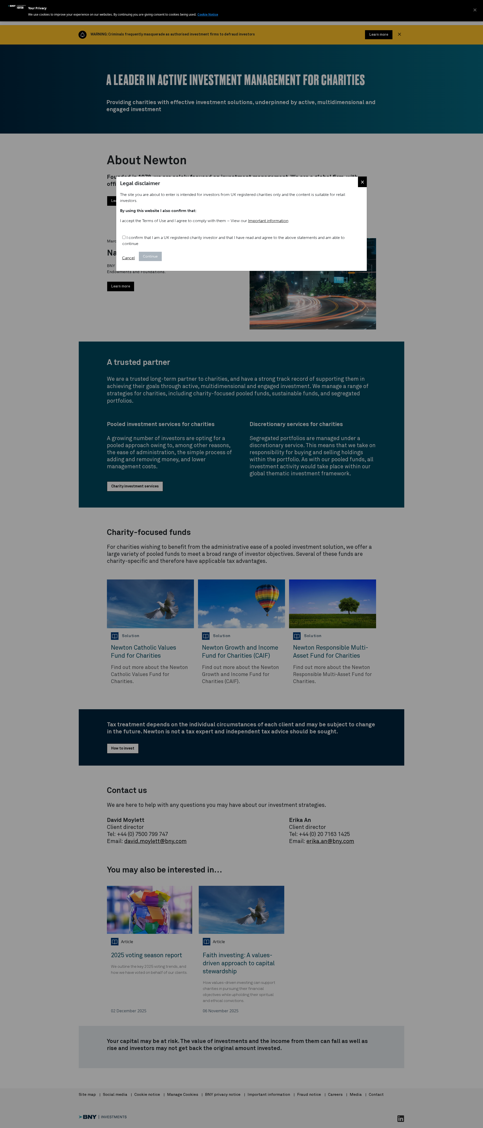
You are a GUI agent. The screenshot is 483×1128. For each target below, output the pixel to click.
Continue (150, 256)
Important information (268, 220)
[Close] (474, 10)
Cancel (128, 258)
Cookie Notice (207, 14)
